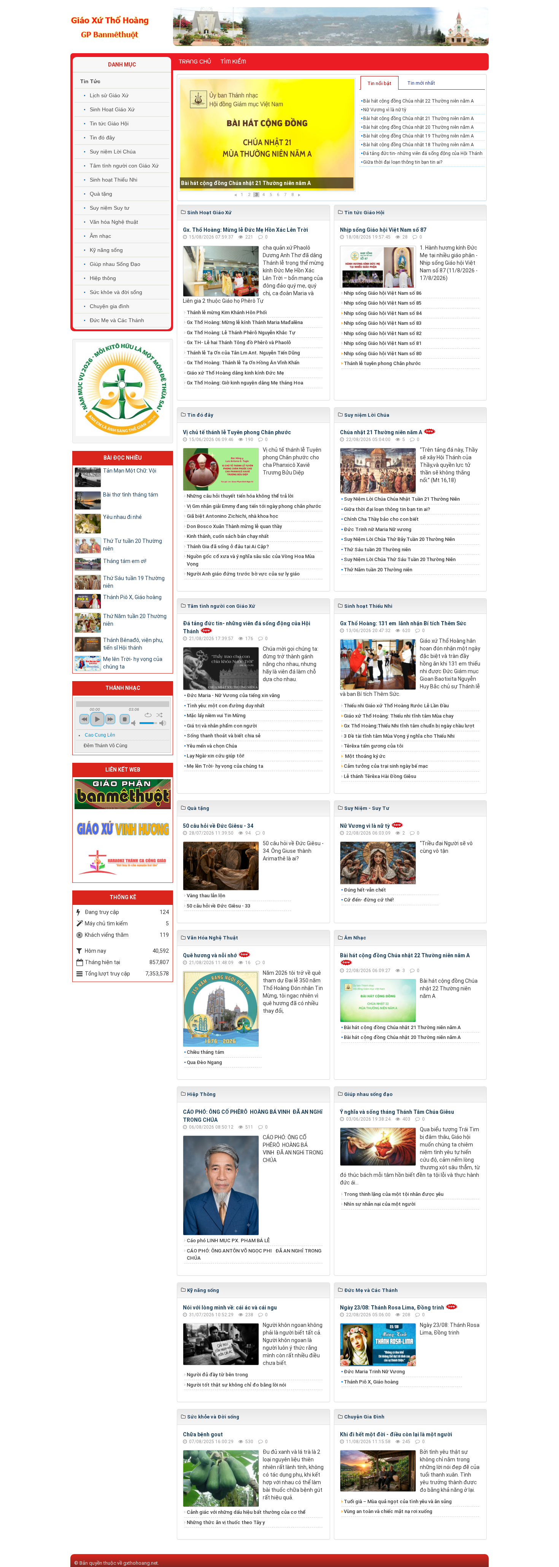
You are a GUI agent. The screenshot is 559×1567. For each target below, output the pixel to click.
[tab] (379, 83)
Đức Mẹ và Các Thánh (117, 320)
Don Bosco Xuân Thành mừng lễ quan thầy (234, 526)
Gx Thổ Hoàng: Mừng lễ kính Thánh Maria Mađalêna (245, 322)
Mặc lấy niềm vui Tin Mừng (216, 715)
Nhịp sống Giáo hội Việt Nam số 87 (383, 230)
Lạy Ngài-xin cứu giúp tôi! (216, 756)
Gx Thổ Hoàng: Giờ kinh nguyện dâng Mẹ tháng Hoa (245, 383)
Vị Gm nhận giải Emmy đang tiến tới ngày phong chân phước (254, 506)
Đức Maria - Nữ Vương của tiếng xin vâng (233, 695)
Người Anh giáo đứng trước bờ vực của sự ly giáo (243, 574)
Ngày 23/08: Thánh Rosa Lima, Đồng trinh (392, 1308)
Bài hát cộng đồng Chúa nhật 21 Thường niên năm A (418, 118)
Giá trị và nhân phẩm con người (222, 726)
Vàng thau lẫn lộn (206, 895)
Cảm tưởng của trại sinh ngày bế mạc (386, 766)
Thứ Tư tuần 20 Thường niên (132, 545)
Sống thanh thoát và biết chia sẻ (223, 735)
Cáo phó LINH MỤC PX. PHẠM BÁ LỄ (228, 1240)
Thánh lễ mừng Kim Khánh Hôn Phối (227, 312)
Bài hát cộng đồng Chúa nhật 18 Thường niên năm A (418, 144)
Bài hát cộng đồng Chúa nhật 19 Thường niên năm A (418, 136)
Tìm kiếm (233, 61)
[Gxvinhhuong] (123, 827)
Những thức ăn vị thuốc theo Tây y (226, 1522)
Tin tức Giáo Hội (109, 123)
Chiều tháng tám (205, 1052)
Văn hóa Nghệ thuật (114, 222)
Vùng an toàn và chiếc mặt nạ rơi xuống (388, 1511)
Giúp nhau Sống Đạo (115, 264)
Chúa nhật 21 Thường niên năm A (381, 432)
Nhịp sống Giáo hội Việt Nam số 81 (382, 343)
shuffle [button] (159, 715)
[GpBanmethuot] (123, 794)
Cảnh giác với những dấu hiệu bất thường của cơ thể (247, 1512)
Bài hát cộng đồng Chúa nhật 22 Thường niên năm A (418, 101)
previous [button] (84, 719)
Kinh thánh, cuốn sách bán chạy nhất (228, 536)
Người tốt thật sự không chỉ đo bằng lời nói (236, 1385)
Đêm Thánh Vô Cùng (105, 745)
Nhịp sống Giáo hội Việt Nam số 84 (382, 313)
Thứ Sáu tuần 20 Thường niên (377, 549)
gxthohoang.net (140, 1563)
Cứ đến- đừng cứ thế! (369, 900)
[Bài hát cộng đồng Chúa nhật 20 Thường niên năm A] (267, 135)
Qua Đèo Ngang (204, 1062)
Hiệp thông (103, 278)
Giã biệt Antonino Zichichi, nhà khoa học (232, 516)
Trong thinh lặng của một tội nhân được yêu (393, 1194)
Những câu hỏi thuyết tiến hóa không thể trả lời (240, 496)
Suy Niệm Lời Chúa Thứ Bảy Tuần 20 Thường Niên (399, 539)
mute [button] (134, 723)
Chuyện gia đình (109, 306)
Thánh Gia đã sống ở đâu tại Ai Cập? (228, 546)
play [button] (97, 719)
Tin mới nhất (421, 83)
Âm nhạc (100, 236)
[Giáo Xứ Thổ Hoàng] (109, 26)
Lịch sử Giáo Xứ (109, 95)
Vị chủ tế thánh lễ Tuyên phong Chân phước (237, 432)
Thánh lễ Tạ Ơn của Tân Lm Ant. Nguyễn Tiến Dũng (243, 353)
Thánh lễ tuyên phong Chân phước (382, 363)
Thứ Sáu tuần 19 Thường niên (134, 582)
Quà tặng (101, 194)
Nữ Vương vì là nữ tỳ (384, 109)
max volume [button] (162, 723)
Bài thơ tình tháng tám (130, 495)
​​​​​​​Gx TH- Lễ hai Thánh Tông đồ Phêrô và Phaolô (239, 342)
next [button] (110, 719)
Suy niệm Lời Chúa (113, 152)
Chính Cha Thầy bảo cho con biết (381, 519)
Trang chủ (195, 61)
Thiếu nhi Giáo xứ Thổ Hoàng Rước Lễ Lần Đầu (396, 705)
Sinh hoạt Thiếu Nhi (113, 180)
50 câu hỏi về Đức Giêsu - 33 (218, 906)
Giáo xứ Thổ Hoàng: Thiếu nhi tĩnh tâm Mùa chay (398, 716)
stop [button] (124, 719)
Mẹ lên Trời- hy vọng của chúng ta (225, 766)
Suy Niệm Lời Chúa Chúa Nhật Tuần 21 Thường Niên (402, 499)
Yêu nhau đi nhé (122, 517)
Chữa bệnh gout (203, 1434)
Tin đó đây (102, 137)
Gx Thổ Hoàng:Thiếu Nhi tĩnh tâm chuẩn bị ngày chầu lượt (409, 726)
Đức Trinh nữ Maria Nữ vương (377, 529)
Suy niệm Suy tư (109, 208)
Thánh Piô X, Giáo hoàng (371, 1382)
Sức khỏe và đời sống (116, 292)
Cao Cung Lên (100, 735)
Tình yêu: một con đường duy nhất (226, 705)
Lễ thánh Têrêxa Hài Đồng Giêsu (380, 776)
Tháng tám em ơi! (124, 561)
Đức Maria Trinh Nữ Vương (374, 1371)
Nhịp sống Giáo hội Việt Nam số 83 (382, 323)
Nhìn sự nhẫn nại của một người (379, 1204)
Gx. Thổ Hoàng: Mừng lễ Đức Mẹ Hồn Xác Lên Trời (245, 230)
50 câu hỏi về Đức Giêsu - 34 (218, 826)
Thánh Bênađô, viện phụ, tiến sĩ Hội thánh (133, 644)
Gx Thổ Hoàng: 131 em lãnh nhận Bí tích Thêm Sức (403, 623)
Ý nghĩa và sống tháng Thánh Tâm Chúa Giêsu (397, 1112)
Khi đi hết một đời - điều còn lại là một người (396, 1434)
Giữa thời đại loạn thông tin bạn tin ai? (402, 162)
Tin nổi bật (379, 83)
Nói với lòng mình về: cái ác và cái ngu (230, 1308)
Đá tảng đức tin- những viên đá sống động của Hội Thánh (423, 153)
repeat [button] (148, 715)
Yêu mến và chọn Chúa (212, 746)
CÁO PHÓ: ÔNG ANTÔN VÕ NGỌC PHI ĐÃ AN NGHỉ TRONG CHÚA (254, 1254)
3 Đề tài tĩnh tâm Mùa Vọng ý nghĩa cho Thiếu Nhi (399, 736)
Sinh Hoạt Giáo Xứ (112, 109)
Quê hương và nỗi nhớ (210, 955)
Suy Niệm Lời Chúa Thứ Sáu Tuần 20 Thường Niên (400, 559)
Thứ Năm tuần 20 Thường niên (378, 569)
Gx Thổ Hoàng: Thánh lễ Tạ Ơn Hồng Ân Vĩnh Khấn (243, 362)
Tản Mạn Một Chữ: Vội (129, 471)
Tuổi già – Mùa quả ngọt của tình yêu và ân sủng (398, 1501)
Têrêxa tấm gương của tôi (373, 746)
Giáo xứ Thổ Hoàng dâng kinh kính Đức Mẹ (235, 373)
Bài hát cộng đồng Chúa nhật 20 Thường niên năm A (246, 183)
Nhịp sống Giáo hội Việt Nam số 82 (382, 333)
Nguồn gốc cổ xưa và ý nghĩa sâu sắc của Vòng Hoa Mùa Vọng (250, 560)
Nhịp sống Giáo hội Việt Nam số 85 (382, 303)
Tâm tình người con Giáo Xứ (124, 166)
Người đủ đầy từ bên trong (217, 1374)
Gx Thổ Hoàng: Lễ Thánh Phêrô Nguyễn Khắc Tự (241, 332)
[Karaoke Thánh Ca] (123, 861)
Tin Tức (90, 81)
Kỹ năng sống (106, 250)
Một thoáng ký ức (365, 756)
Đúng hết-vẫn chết (365, 890)
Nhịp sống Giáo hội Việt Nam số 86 (382, 293)
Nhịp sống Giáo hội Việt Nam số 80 (382, 353)
